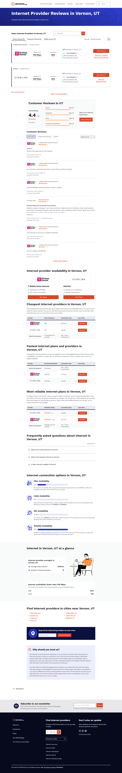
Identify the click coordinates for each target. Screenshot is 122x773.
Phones (70, 4)
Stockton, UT (70, 618)
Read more (30, 214)
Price (47, 118)
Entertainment (60, 4)
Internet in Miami (50, 748)
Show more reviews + (61, 261)
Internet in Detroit (51, 755)
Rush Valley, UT (35, 613)
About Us (50, 676)
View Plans (100, 51)
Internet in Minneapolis (52, 751)
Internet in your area (51, 744)
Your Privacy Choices (50, 767)
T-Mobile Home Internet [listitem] (44, 136)
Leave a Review (86, 119)
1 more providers (60, 94)
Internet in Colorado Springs (54, 758)
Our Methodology (18, 738)
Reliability (49, 113)
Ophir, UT (33, 620)
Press (14, 733)
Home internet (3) (19, 39)
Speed (48, 108)
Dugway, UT (34, 615)
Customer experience (53, 123)
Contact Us (16, 729)
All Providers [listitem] (31, 136)
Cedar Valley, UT (71, 613)
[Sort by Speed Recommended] (100, 39)
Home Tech (79, 4)
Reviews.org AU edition (22, 742)
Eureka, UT (33, 618)
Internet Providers (46, 4)
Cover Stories (90, 4)
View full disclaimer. (18, 92)
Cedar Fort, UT (70, 615)
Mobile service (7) (50, 39)
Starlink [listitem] (56, 136)
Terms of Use (81, 734)
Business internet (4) (34, 39)
